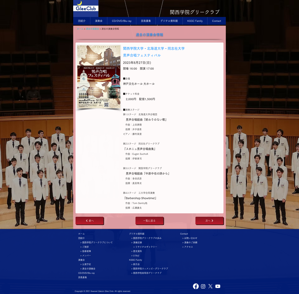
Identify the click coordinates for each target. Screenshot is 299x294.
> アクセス (187, 247)
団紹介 (81, 238)
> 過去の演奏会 (87, 269)
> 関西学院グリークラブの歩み (146, 238)
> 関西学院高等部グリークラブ (146, 273)
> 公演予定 (85, 264)
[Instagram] (203, 286)
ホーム (80, 29)
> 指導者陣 (85, 251)
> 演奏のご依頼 (189, 242)
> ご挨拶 (84, 247)
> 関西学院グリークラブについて (96, 242)
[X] (210, 286)
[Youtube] (218, 286)
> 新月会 (135, 264)
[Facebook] (196, 286)
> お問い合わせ (189, 238)
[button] (98, 21)
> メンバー (85, 255)
